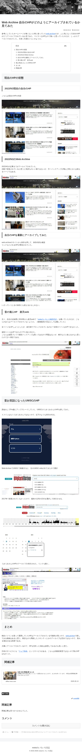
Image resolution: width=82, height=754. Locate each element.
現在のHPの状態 (21, 49)
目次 (39, 46)
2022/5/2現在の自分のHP (26, 52)
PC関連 (6, 693)
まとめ (18, 65)
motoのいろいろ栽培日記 (47, 319)
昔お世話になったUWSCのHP (26, 63)
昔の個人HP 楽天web (25, 60)
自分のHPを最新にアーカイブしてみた (31, 57)
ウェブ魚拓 (23, 651)
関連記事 (19, 68)
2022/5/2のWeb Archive (26, 55)
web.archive (50, 34)
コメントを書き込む (41, 725)
